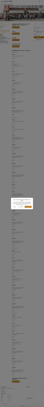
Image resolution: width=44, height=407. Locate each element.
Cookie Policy (26, 204)
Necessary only (21, 206)
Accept (28, 206)
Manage (15, 206)
